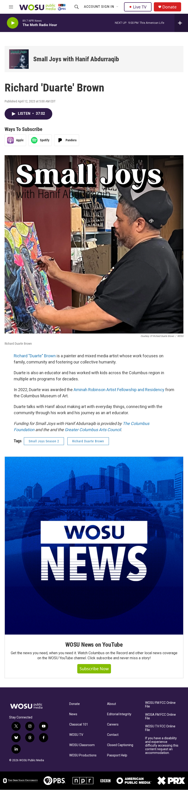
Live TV (140, 7)
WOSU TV (76, 735)
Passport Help (117, 755)
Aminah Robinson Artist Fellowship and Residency (119, 389)
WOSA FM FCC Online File (160, 716)
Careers (113, 724)
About (111, 704)
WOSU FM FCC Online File (160, 704)
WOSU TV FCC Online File (160, 728)
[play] (12, 23)
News (73, 714)
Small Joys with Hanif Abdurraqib (76, 59)
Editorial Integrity (119, 714)
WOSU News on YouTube (94, 644)
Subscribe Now (94, 668)
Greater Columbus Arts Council (93, 429)
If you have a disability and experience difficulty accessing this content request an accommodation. (161, 746)
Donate (169, 7)
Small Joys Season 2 (44, 441)
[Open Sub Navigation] (117, 7)
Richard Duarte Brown (88, 441)
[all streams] (181, 23)
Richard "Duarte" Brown (35, 355)
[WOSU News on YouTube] (94, 546)
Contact (113, 735)
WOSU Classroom (82, 745)
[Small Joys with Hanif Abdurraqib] (19, 59)
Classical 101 (78, 724)
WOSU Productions (83, 755)
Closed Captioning (120, 745)
